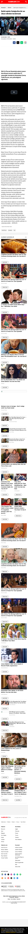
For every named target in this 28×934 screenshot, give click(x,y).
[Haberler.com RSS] (2, 878)
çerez (2, 929)
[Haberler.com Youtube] (8, 878)
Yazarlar (17, 837)
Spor (2, 831)
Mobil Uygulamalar (19, 862)
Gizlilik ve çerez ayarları (7, 902)
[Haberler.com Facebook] (5, 874)
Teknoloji (17, 831)
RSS (16, 864)
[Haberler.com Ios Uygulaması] (4, 886)
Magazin (3, 833)
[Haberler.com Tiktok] (11, 878)
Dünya (2, 841)
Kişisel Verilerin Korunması (18, 854)
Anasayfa (3, 7)
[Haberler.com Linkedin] (14, 874)
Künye (17, 821)
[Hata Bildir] (14, 902)
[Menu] (2, 2)
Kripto (2, 837)
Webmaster (17, 860)
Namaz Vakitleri (4, 849)
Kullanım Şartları (18, 847)
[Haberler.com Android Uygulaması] (11, 886)
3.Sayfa (2, 839)
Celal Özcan (4, 230)
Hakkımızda (3, 821)
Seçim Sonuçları (4, 851)
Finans (16, 833)
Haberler (3, 826)
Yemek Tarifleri (4, 858)
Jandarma (10, 230)
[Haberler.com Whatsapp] (17, 874)
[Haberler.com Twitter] (8, 874)
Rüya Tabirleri (4, 855)
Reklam (8, 821)
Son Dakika (3, 835)
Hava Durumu (4, 847)
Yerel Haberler (18, 839)
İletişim (13, 821)
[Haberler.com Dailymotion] (17, 878)
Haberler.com (4, 845)
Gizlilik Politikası (18, 849)
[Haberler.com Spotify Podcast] (20, 874)
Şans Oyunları (4, 853)
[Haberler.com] (6, 817)
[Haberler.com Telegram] (14, 878)
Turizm (16, 835)
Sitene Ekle (17, 866)
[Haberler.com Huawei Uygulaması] (18, 886)
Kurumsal (17, 845)
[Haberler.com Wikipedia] (5, 878)
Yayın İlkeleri (23, 821)
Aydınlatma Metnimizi (11, 932)
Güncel (9, 7)
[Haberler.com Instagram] (11, 874)
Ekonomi (3, 829)
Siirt (14, 230)
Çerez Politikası (18, 851)
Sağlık (16, 829)
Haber (9, 899)
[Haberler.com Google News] (2, 874)
